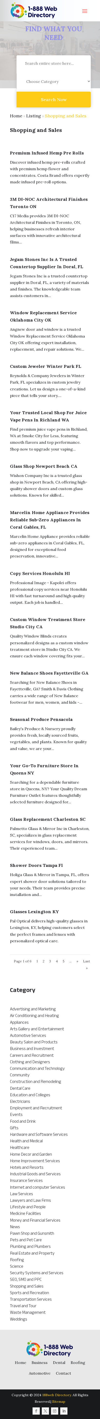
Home (16, 116)
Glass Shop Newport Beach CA (43, 466)
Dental (59, 1362)
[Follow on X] (45, 1411)
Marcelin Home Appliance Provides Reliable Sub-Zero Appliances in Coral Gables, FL (49, 520)
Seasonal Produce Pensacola (41, 719)
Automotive (39, 1373)
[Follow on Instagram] (54, 1411)
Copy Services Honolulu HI (40, 573)
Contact (63, 1373)
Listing (33, 116)
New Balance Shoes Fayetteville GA (49, 673)
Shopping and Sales (65, 116)
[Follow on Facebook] (36, 1411)
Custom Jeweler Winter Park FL (45, 366)
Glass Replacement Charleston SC (48, 819)
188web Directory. (57, 1395)
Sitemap (58, 1401)
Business (40, 1362)
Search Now (54, 99)
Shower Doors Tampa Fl (36, 865)
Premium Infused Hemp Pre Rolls (47, 153)
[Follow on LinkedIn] (63, 1411)
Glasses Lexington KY (34, 911)
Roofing (78, 1362)
